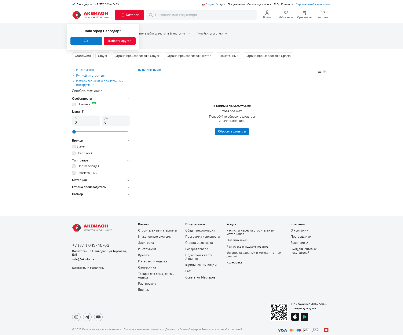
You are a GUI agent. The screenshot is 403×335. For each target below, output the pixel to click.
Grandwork (83, 56)
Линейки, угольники (210, 33)
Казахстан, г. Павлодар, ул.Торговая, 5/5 (99, 253)
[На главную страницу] (92, 228)
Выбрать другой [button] (119, 41)
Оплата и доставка (259, 4)
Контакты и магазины (88, 268)
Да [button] (86, 41)
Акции (210, 4)
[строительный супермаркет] (92, 15)
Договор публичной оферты (183, 329)
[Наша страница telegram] (87, 317)
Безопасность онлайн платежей (222, 329)
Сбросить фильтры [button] (232, 131)
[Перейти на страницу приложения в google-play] (304, 317)
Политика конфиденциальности (144, 329)
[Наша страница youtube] (98, 317)
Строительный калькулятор (313, 4)
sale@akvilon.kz (84, 259)
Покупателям (236, 4)
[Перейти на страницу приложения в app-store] (295, 317)
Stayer (102, 56)
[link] (286, 15)
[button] (129, 15)
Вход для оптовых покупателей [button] (304, 251)
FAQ (276, 4)
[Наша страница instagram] (76, 317)
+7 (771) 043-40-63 (107, 4)
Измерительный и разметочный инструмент (159, 33)
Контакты (287, 4)
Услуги (220, 4)
